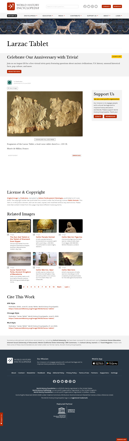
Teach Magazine (106, 343)
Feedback (41, 373)
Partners (94, 373)
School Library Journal (88, 343)
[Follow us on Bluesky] (62, 382)
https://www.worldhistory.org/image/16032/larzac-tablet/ (31, 309)
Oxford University (59, 340)
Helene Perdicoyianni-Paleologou (50, 198)
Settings (114, 373)
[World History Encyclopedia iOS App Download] (98, 363)
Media (60, 16)
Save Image (12, 88)
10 (54, 287)
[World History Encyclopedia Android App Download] (112, 363)
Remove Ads (77, 155)
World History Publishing (41, 390)
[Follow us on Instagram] (70, 382)
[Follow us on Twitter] (58, 382)
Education (47, 16)
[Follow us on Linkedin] (66, 382)
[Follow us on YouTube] (74, 382)
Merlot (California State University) (51, 343)
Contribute (75, 16)
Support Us (91, 16)
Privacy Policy (71, 373)
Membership (110, 116)
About (106, 16)
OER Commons (71, 343)
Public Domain (73, 200)
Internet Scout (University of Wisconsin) (22, 343)
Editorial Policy (58, 373)
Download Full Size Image (44, 139)
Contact (21, 373)
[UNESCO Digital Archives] (64, 412)
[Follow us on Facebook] (54, 382)
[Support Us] (1, 419)
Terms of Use (84, 373)
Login (118, 16)
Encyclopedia (30, 16)
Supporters (104, 373)
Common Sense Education (110, 340)
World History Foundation (46, 388)
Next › (59, 287)
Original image (12, 198)
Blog (49, 373)
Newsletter (31, 373)
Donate (98, 116)
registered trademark (79, 398)
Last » (67, 287)
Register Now (14, 71)
